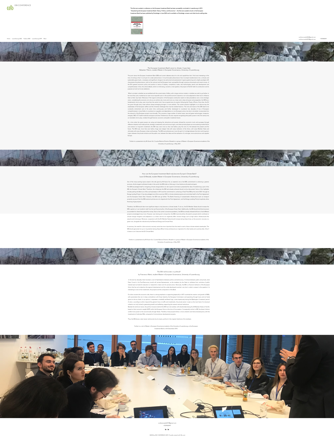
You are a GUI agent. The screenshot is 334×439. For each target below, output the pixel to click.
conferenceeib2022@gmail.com (307, 37)
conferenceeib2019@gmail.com (307, 39)
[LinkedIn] (166, 429)
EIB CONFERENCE (23, 5)
